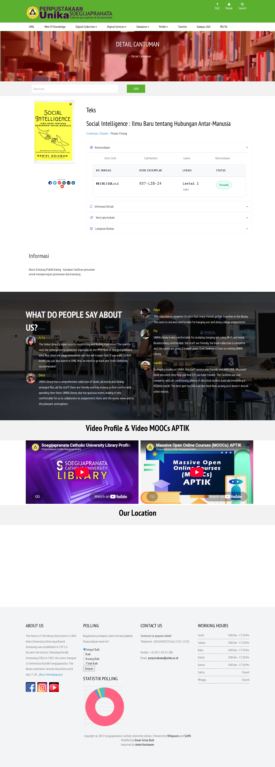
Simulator (141, 27)
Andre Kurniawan (144, 744)
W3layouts (173, 736)
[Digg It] (64, 183)
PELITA (223, 27)
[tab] (169, 147)
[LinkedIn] (73, 183)
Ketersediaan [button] (102, 147)
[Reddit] (68, 183)
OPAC (31, 27)
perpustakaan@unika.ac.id (163, 658)
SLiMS (187, 736)
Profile (162, 27)
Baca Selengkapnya (51, 674)
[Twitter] (55, 183)
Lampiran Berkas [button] (104, 229)
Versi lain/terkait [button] (105, 217)
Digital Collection (85, 27)
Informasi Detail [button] (104, 206)
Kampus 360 (203, 27)
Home (123, 56)
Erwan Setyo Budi (144, 740)
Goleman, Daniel (97, 133)
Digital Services (115, 27)
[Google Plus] (59, 183)
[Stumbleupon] (62, 186)
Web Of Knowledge (55, 27)
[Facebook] (50, 183)
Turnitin (182, 27)
